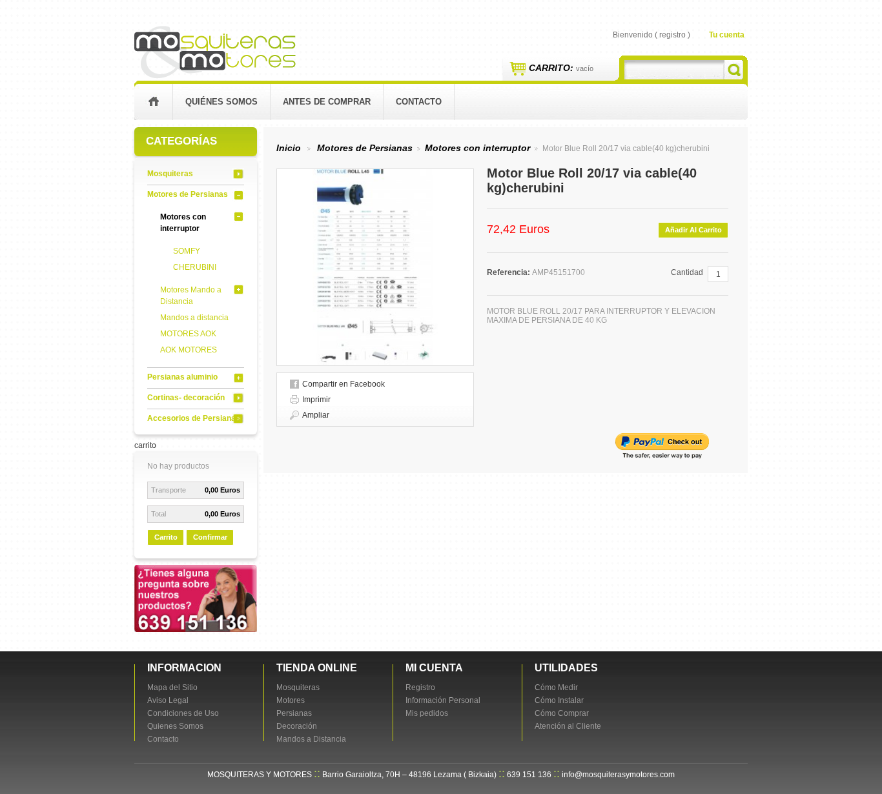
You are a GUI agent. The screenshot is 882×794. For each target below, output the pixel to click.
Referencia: (509, 272)
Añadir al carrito (693, 230)
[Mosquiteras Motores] (215, 52)
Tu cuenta (726, 34)
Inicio (288, 148)
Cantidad (687, 272)
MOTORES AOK (188, 333)
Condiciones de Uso (183, 713)
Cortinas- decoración (186, 397)
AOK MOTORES (188, 349)
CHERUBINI (194, 267)
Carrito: (561, 68)
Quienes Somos (175, 726)
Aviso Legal (168, 700)
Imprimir (316, 399)
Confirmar (210, 537)
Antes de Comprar (327, 102)
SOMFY (186, 251)
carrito (145, 445)
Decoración (296, 726)
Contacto (163, 739)
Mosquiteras (170, 173)
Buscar (733, 69)
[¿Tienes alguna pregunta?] (195, 569)
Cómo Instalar (559, 700)
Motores (290, 700)
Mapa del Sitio (172, 687)
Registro (420, 687)
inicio (153, 102)
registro (672, 34)
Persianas (294, 713)
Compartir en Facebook (343, 384)
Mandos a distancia (194, 317)
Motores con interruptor (477, 148)
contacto (419, 102)
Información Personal (442, 700)
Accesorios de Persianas (193, 418)
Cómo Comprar (562, 713)
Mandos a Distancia (311, 739)
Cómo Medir (556, 687)
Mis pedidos (426, 713)
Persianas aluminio (182, 377)
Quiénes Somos (221, 102)
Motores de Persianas (187, 194)
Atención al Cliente (568, 726)
